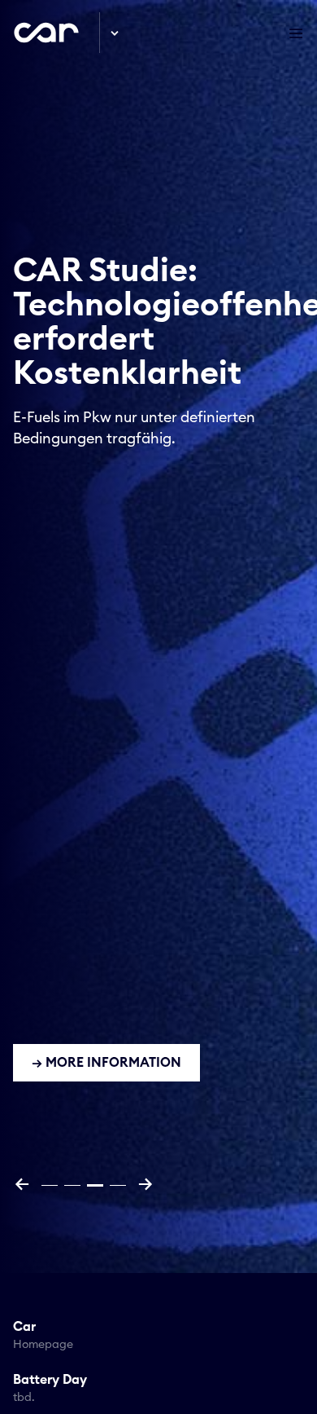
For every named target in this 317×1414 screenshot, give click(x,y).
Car (43, 1335)
